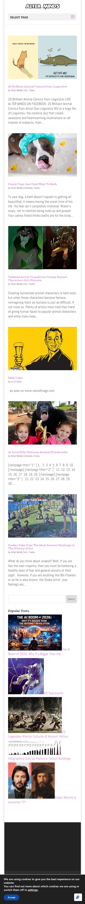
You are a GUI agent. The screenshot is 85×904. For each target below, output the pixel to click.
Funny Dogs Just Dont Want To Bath (32, 184)
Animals (28, 188)
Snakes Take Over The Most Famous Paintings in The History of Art (41, 546)
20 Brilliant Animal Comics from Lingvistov (37, 86)
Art (25, 90)
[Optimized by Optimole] (78, 897)
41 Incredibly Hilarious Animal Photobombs (38, 452)
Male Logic (15, 378)
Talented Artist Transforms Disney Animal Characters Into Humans (37, 278)
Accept (11, 897)
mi (12, 381)
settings (33, 890)
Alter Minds (17, 90)
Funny (32, 90)
